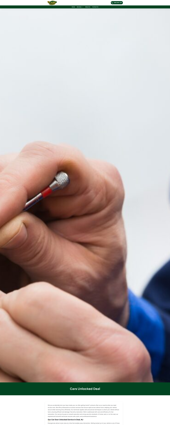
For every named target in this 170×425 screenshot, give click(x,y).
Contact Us (95, 7)
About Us (87, 7)
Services (79, 7)
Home (73, 7)
